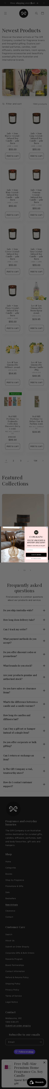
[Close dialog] (47, 527)
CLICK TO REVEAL (36, 554)
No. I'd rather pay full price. (36, 558)
